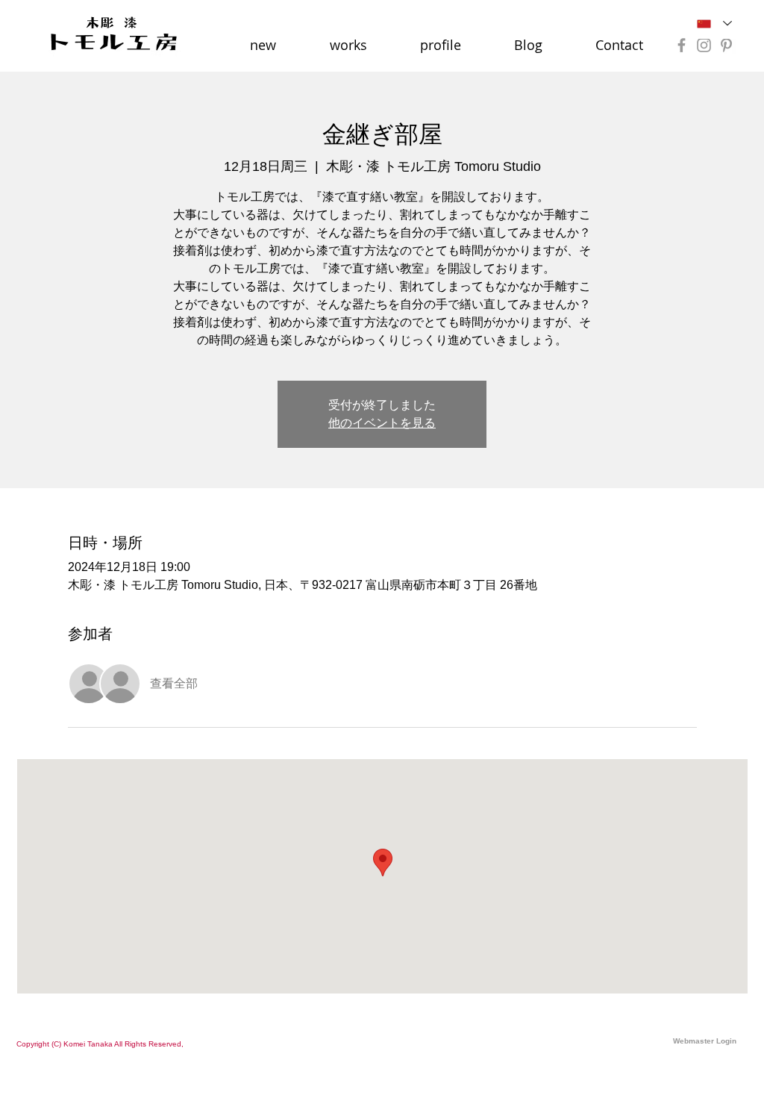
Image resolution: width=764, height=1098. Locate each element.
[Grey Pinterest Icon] (726, 45)
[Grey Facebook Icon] (681, 45)
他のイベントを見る (382, 423)
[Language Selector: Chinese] (714, 23)
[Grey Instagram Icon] (704, 45)
